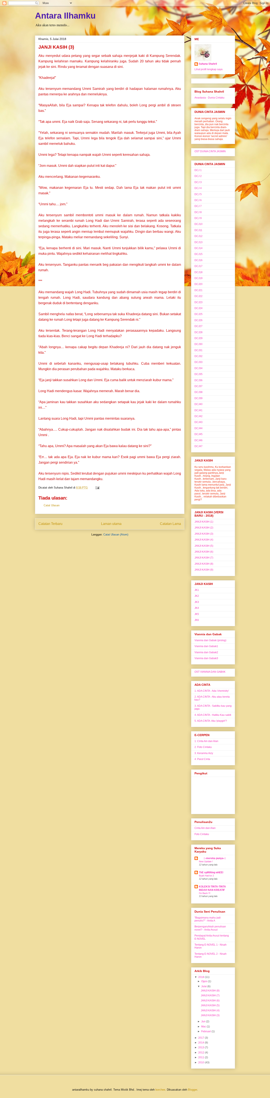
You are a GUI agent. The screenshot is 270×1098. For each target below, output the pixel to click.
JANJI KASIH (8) (203, 563)
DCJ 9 (198, 218)
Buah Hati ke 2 (206, 875)
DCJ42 (198, 416)
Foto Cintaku (201, 834)
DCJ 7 (198, 206)
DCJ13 (198, 242)
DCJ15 (198, 254)
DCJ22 (198, 296)
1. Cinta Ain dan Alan (206, 741)
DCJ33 (198, 362)
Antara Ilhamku (65, 15)
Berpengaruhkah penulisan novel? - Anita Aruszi (210, 928)
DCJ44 (198, 428)
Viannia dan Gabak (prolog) (210, 640)
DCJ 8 (198, 212)
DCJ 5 (198, 194)
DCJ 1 (198, 170)
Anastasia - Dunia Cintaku (209, 97)
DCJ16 (198, 260)
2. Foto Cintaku (203, 747)
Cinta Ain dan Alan (205, 828)
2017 (201, 1037)
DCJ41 (198, 410)
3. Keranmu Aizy (203, 753)
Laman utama (111, 524)
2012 (201, 1052)
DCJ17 (198, 266)
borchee (160, 1089)
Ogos (204, 981)
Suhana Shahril (208, 63)
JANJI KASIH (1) (203, 521)
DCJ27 (198, 326)
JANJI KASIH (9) (203, 569)
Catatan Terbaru (50, 524)
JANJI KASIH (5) (203, 545)
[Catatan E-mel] (96, 487)
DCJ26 (198, 320)
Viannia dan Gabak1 (206, 646)
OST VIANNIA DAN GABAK (209, 671)
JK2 (196, 595)
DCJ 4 (198, 188)
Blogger (192, 1089)
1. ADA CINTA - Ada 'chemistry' (211, 690)
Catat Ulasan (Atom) (115, 534)
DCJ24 (198, 308)
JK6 (196, 620)
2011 (201, 1057)
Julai (204, 986)
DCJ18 (198, 272)
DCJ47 (198, 446)
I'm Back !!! (204, 893)
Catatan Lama (170, 524)
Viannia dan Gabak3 (206, 658)
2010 (201, 1062)
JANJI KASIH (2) (203, 527)
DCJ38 (198, 392)
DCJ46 (198, 440)
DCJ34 (198, 368)
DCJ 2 (198, 176)
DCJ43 (198, 422)
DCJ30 (198, 344)
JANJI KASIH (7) (203, 557)
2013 (201, 1047)
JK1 (196, 590)
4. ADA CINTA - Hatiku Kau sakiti (212, 714)
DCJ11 (198, 230)
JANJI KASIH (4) (203, 539)
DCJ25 (198, 314)
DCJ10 (198, 224)
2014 (201, 1042)
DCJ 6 (198, 200)
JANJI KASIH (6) (203, 551)
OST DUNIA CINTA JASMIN (210, 151)
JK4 (196, 608)
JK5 (196, 614)
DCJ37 (198, 386)
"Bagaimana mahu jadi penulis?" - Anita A (207, 919)
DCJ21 (198, 290)
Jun (203, 1021)
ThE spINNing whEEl (211, 872)
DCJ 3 (198, 182)
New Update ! (206, 861)
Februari (206, 1031)
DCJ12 (198, 236)
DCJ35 (198, 374)
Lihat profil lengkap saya (208, 69)
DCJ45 (198, 434)
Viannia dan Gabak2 (206, 652)
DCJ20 (198, 284)
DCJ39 (198, 398)
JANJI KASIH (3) (56, 47)
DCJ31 (198, 350)
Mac (204, 1026)
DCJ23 (198, 302)
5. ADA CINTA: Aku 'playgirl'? (210, 720)
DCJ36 (198, 380)
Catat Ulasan (51, 505)
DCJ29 (198, 338)
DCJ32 (198, 356)
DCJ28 (198, 332)
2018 (201, 977)
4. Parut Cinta (202, 759)
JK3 (196, 602)
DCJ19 (198, 278)
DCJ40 (198, 404)
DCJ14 (198, 248)
